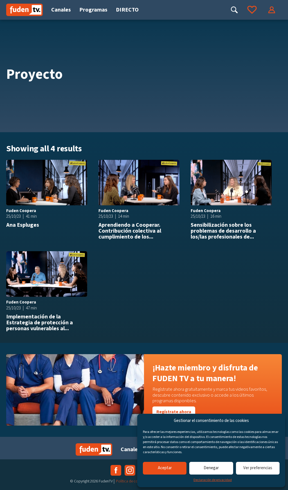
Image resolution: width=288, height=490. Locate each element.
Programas (93, 10)
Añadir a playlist (81, 166)
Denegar (211, 468)
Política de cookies (131, 481)
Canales (61, 10)
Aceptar (165, 468)
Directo (127, 10)
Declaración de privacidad (213, 480)
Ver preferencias (257, 468)
